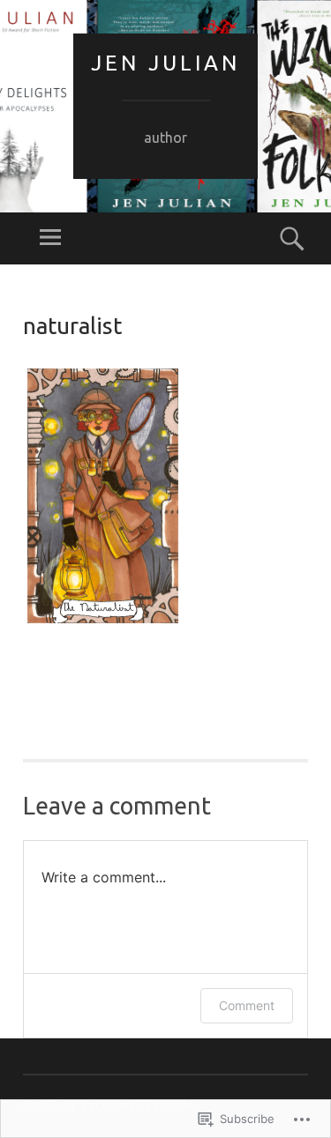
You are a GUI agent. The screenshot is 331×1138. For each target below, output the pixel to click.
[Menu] (50, 238)
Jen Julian (165, 63)
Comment (247, 1005)
